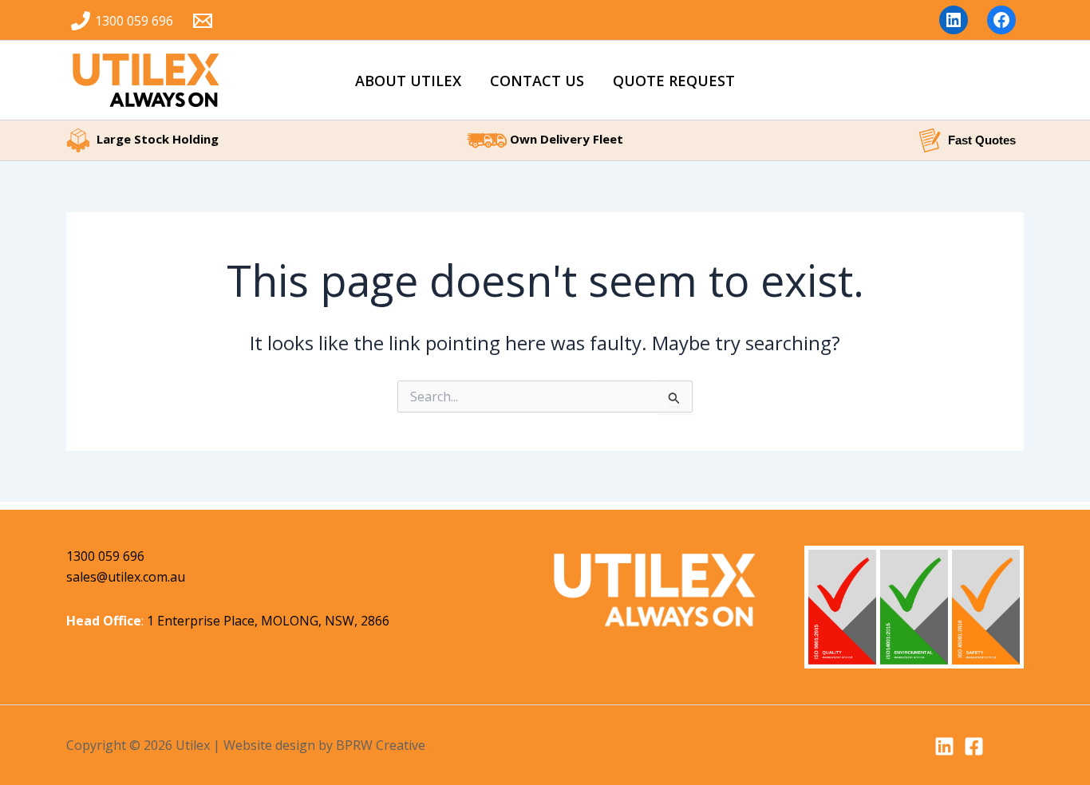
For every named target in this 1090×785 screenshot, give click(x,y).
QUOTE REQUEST (674, 80)
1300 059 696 (105, 556)
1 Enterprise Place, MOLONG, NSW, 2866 (268, 620)
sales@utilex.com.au (125, 577)
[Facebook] (974, 746)
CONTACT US (537, 80)
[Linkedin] (944, 746)
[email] (205, 20)
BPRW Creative (380, 745)
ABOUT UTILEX (408, 80)
